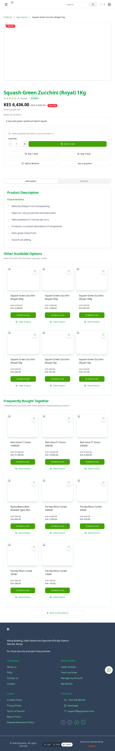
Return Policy (14, 716)
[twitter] (76, 722)
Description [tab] (31, 181)
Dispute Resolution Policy (20, 722)
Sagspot (92, 746)
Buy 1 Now (33, 153)
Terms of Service (16, 711)
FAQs (9, 672)
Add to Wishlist (32, 163)
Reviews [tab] (84, 181)
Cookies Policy (14, 699)
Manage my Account (72, 678)
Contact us (12, 678)
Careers (11, 683)
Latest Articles (68, 666)
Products (8, 17)
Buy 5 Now (85, 153)
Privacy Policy (14, 705)
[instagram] (70, 722)
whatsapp (73, 705)
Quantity (12, 138)
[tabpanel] (57, 217)
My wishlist (67, 683)
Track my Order (69, 672)
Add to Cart (69, 144)
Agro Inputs (22, 17)
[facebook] (63, 722)
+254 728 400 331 (74, 699)
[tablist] (57, 181)
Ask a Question (85, 163)
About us (12, 666)
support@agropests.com (74, 711)
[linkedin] (83, 722)
